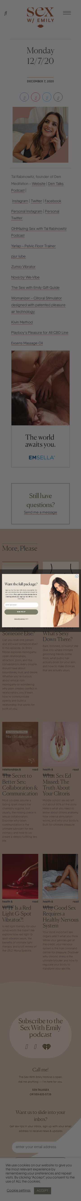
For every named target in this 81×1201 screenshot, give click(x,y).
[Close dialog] (76, 576)
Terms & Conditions (19, 618)
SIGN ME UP (21, 612)
